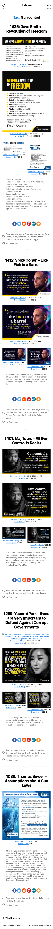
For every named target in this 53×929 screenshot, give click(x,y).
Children (34, 409)
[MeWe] (34, 224)
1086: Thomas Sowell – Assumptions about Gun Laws (26, 781)
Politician (43, 412)
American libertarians (34, 234)
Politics (9, 415)
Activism (10, 750)
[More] (38, 224)
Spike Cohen (37, 415)
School (28, 415)
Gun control (32, 237)
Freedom (22, 237)
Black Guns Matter (34, 590)
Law (30, 412)
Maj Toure (27, 593)
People (9, 756)
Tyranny (22, 756)
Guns (15, 593)
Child (28, 409)
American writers (21, 750)
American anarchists (15, 234)
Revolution (24, 239)
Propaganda (18, 415)
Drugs (14, 237)
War (39, 239)
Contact (12, 925)
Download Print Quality (18, 64)
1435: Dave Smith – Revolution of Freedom (26, 29)
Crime (33, 750)
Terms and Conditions (25, 925)
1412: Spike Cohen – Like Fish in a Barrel (26, 262)
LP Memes (26, 5)
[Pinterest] (29, 224)
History (41, 898)
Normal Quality (19, 66)
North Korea (40, 753)
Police (16, 239)
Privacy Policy (39, 925)
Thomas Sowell (19, 901)
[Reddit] (24, 224)
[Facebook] (14, 224)
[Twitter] (19, 224)
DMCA (48, 925)
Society (33, 239)
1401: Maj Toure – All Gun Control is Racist (26, 440)
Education (43, 409)
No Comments (12, 244)
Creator (5, 925)
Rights (15, 756)
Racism (43, 593)
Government (11, 412)
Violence (10, 418)
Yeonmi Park (32, 756)
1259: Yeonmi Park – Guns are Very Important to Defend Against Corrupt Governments (26, 620)
